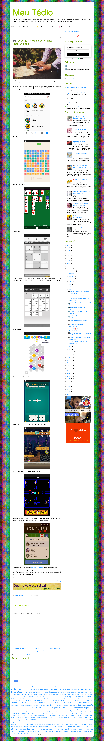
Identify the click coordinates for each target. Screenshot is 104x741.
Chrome (21, 697)
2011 (69, 371)
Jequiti (66, 710)
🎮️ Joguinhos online (74, 27)
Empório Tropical (84, 700)
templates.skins (51, 727)
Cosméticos (23, 699)
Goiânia (80, 705)
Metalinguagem (52, 716)
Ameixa (79, 687)
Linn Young (85, 712)
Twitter (40, 729)
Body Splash (31, 692)
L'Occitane (22, 712)
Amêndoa (84, 687)
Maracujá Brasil (80, 713)
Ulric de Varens (52, 729)
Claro (38, 697)
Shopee (32, 5)
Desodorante (14, 701)
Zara (31, 733)
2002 (69, 394)
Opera (85, 717)
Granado (18, 708)
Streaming (24, 727)
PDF (75, 720)
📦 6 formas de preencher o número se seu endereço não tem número (82, 167)
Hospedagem (56, 708)
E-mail (63, 701)
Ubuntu (45, 729)
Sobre (36, 5)
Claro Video (43, 697)
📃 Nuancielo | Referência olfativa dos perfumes (80, 154)
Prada (60, 722)
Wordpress (73, 731)
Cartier (53, 694)
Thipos (70, 726)
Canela (31, 694)
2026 (69, 245)
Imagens (86, 708)
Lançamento (42, 712)
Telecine (30, 726)
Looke (47, 713)
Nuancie (49, 717)
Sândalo (63, 724)
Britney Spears (61, 692)
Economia (76, 701)
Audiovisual (51, 689)
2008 (69, 379)
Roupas (53, 724)
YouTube (19, 733)
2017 (69, 269)
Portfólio (55, 722)
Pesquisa (13, 722)
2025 (69, 248)
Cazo (57, 694)
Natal (86, 715)
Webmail (35, 731)
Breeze (55, 692)
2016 (69, 358)
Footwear (86, 702)
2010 (69, 373)
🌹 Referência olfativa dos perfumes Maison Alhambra (80, 180)
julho (70, 284)
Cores (18, 699)
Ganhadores (46, 705)
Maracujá (74, 713)
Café (87, 692)
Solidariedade (90, 724)
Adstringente (21, 687)
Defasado (60, 699)
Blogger (13, 692)
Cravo (28, 699)
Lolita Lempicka (37, 713)
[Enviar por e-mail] (34, 595)
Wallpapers (21, 731)
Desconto (90, 699)
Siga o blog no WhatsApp (72, 31)
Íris (19, 710)
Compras (61, 697)
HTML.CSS (65, 708)
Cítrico (34, 697)
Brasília (51, 692)
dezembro (71, 271)
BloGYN (25, 692)
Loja (28, 713)
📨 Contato (53, 27)
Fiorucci (60, 702)
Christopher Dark (15, 697)
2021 (69, 258)
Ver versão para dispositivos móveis (37, 651)
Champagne (73, 694)
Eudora (29, 702)
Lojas (31, 713)
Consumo (89, 696)
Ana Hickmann (89, 687)
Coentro (53, 697)
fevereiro (71, 352)
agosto (71, 281)
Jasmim (38, 710)
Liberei (78, 712)
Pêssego (18, 722)
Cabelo (75, 692)
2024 (69, 250)
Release (35, 724)
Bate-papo (68, 689)
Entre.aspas (14, 702)
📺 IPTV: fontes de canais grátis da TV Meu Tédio (81, 216)
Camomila (19, 694)
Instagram (13, 710)
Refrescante (30, 724)
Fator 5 (47, 702)
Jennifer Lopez (62, 710)
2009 (69, 376)
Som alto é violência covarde (81, 228)
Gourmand (13, 708)
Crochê (31, 699)
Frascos (12, 705)
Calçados (91, 692)
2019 (69, 263)
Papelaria (59, 720)
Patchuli (71, 720)
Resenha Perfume (42, 724)
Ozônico (47, 720)
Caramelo (40, 694)
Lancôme (47, 712)
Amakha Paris (67, 687)
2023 (69, 253)
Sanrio (67, 724)
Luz (53, 713)
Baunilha (74, 689)
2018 (69, 266)
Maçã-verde (57, 713)
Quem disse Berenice (87, 722)
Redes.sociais (21, 724)
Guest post (33, 708)
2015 (69, 360)
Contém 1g (13, 699)
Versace (79, 729)
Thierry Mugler (64, 726)
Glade (71, 705)
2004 (69, 389)
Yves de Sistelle (26, 733)
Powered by (75, 58)
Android (26, 598)
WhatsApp (47, 5)
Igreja (81, 708)
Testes (59, 726)
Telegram (35, 726)
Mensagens (39, 715)
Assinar (78, 54)
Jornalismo (80, 710)
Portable (51, 722)
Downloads (56, 701)
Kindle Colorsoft (23, 27)
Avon (57, 689)
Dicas (19, 701)
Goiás (84, 705)
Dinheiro (28, 701)
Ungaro (58, 729)
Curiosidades (40, 699)
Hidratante (44, 708)
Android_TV (23, 689)
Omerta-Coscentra (75, 717)
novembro (72, 274)
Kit (92, 710)
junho (70, 287)
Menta (44, 715)
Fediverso (52, 702)
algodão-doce (49, 687)
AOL (28, 689)
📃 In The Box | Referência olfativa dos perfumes (80, 117)
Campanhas (25, 694)
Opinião (90, 718)
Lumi (51, 713)
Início (14, 5)
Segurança (72, 724)
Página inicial (37, 648)
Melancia (20, 715)
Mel (17, 715)
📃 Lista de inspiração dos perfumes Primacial (80, 130)
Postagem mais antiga (54, 648)
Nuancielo (53, 717)
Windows (58, 731)
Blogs (19, 692)
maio (70, 289)
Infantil (91, 708)
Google (90, 705)
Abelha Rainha (14, 687)
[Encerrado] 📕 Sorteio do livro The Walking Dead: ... (78, 329)
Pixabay (59, 581)
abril (70, 346)
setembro (71, 279)
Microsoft (68, 715)
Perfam (83, 720)
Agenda (34, 687)
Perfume (89, 720)
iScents (22, 710)
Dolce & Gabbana (47, 701)
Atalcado (44, 689)
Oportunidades (23, 720)
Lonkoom (44, 713)
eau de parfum (69, 700)
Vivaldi (91, 729)
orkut (43, 720)
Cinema (30, 697)
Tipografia (77, 726)
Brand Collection (44, 692)
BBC (79, 689)
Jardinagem (33, 710)
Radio (12, 724)
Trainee (15, 729)
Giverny (67, 705)
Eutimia (37, 702)
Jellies (56, 710)
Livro (21, 713)
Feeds (52, 5)
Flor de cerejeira (75, 702)
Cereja (69, 694)
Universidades (65, 729)
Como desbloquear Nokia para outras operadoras (81, 192)
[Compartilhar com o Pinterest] (37, 595)
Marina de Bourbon (88, 713)
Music (82, 716)
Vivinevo (13, 731)
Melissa (33, 715)
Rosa (50, 724)
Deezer (55, 699)
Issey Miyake (27, 710)
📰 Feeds (13, 27)
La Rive (36, 712)
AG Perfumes (28, 687)
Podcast (42, 722)
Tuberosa (24, 729)
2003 (69, 392)
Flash (69, 702)
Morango (77, 715)
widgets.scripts (50, 731)
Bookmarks (37, 692)
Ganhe (52, 705)
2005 (69, 386)
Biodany (91, 689)
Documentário (38, 701)
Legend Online (61, 712)
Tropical (20, 729)
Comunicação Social (70, 697)
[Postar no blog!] (35, 595)
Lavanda (55, 712)
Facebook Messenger (37, 568)
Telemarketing (42, 726)
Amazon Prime (25, 5)
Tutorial (30, 729)
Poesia (46, 722)
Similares (83, 724)
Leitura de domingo (70, 712)
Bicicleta (87, 689)
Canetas (36, 694)
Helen (38, 707)
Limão (81, 712)
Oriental (39, 720)
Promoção (69, 722)
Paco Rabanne (52, 720)
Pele (77, 720)
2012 (69, 368)
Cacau (79, 692)
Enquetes (90, 701)
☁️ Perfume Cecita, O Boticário (76, 296)
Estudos (24, 703)
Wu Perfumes (80, 731)
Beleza (82, 689)
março (70, 349)
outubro (71, 276)
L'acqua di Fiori (15, 712)
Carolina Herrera (48, 694)
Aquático (32, 689)
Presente (64, 722)
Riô (48, 724)
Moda (72, 715)
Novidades (44, 717)
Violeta (87, 729)
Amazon (74, 687)
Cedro (59, 694)
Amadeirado (61, 687)
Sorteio (13, 727)
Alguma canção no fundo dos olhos (76, 93)
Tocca (81, 726)
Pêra (81, 720)
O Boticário (59, 717)
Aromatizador (38, 689)
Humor (71, 708)
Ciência (25, 697)
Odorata (65, 717)
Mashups (13, 715)
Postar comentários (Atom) (23, 655)
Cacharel (83, 692)
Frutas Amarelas (22, 705)
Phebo (26, 722)
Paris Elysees (65, 720)
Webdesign (29, 731)
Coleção (57, 697)
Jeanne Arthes (51, 710)
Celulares (64, 694)
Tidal (73, 726)
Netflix (27, 718)
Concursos (80, 697)
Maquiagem (68, 713)
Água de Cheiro (42, 687)
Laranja (51, 712)
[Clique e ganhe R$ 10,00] (78, 442)
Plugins (37, 722)
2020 (69, 261)
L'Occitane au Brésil (29, 712)
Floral (81, 703)
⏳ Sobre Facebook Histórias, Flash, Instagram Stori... (78, 342)
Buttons (71, 692)
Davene (51, 699)
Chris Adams (90, 694)
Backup (61, 689)
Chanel (78, 694)
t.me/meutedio (69, 71)
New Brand (32, 717)
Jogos (35, 598)
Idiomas (76, 708)
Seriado (77, 724)
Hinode (49, 708)
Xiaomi (85, 731)
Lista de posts (15, 713)
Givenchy (64, 705)
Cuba (35, 699)
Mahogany (63, 713)
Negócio (22, 717)
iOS (18, 710)
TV (35, 729)
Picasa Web (31, 722)
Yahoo (89, 731)
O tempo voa (70, 97)
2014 (69, 363)
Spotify (18, 726)
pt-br (74, 722)
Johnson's (75, 710)
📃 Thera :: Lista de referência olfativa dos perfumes (81, 204)
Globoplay (75, 705)
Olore (69, 717)
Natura (90, 716)
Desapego (66, 699)
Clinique (49, 697)
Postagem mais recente (20, 648)
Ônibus (81, 717)
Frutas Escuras (30, 705)
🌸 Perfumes (62, 27)
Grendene (23, 708)
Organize (33, 720)
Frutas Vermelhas (38, 705)
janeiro (71, 354)
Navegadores (15, 718)
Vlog (16, 731)
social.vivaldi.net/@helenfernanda (76, 79)
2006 (69, 384)
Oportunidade (14, 720)
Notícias (38, 717)
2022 (69, 255)
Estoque (19, 702)
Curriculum (46, 699)
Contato (41, 5)
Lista (91, 712)
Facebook (31, 598)
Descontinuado (73, 699)
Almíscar (55, 687)
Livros (24, 714)
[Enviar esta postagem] (31, 595)
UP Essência (73, 729)
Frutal (16, 705)
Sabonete (58, 724)
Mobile (18, 5)
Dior (33, 701)
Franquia (91, 702)
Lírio (89, 712)
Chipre (82, 694)
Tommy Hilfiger (86, 726)
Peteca (23, 722)
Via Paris (83, 729)
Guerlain (27, 708)
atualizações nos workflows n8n (76, 107)
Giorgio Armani (58, 705)
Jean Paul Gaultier (44, 710)
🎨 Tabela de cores (42, 27)
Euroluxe (33, 702)
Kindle (90, 710)
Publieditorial (79, 722)
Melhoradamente (27, 715)
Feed (56, 703)
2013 (69, 365)
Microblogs (62, 716)
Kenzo (86, 710)
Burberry (67, 692)
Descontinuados (82, 699)
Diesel (23, 700)
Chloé (85, 694)
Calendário (13, 694)
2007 (69, 381)
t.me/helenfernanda (77, 66)
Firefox (65, 703)
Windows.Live (66, 731)
